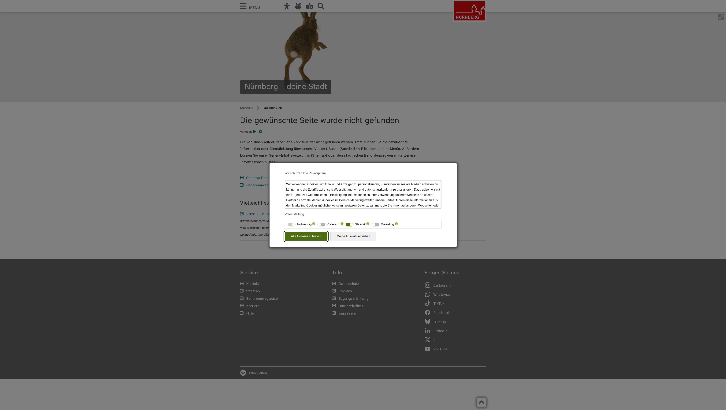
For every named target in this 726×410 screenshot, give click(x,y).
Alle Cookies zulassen (306, 236)
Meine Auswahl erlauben (353, 236)
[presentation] (313, 224)
